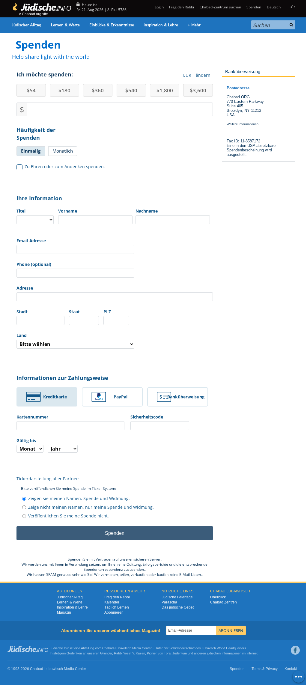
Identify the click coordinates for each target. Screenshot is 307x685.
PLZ (107, 311)
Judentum (179, 653)
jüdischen (214, 653)
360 (98, 90)
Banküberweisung (185, 397)
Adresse (24, 288)
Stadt (22, 311)
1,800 (164, 90)
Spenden (253, 7)
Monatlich (62, 151)
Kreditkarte (55, 397)
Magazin (64, 612)
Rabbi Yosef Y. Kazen (129, 653)
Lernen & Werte (65, 25)
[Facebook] (295, 650)
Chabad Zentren (223, 602)
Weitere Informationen (242, 124)
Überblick (218, 597)
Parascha (169, 602)
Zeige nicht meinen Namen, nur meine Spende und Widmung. (91, 507)
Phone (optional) (33, 264)
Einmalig (30, 151)
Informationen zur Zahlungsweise (62, 377)
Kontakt (291, 669)
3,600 (198, 90)
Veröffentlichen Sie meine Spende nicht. (68, 516)
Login (159, 7)
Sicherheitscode (146, 417)
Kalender (111, 602)
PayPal (120, 397)
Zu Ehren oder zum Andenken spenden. (65, 166)
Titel (20, 211)
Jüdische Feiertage (177, 597)
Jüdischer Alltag (26, 25)
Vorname (67, 211)
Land (21, 335)
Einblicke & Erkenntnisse (111, 25)
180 (64, 90)
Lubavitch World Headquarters (224, 648)
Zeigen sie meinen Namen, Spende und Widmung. (79, 498)
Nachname (147, 211)
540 (131, 90)
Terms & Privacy (265, 669)
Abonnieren (114, 612)
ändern (203, 75)
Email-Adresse (31, 240)
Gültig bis (26, 440)
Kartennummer (32, 417)
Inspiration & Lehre (161, 25)
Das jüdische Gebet (178, 607)
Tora (167, 653)
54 (31, 90)
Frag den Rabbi (181, 7)
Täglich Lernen (116, 607)
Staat (74, 311)
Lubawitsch (123, 648)
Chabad (108, 648)
